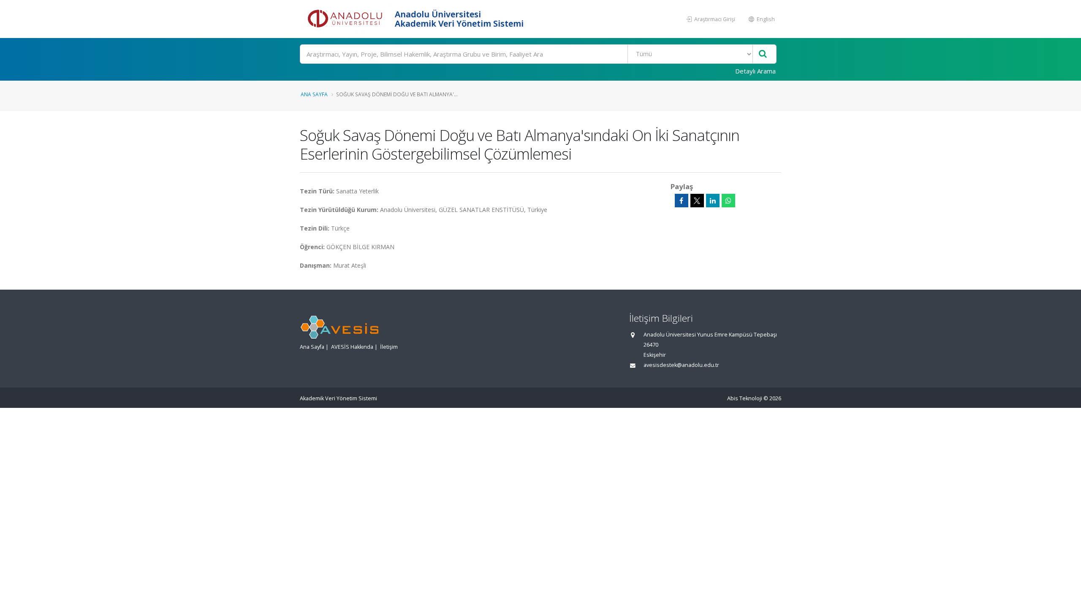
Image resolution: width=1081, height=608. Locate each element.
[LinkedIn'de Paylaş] (713, 200)
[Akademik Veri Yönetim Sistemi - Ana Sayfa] (346, 19)
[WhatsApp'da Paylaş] (728, 200)
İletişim (389, 346)
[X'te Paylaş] (697, 200)
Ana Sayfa (314, 94)
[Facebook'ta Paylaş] (681, 200)
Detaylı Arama (755, 71)
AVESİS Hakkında (352, 346)
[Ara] (762, 54)
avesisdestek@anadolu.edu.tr (681, 365)
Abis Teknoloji (744, 398)
